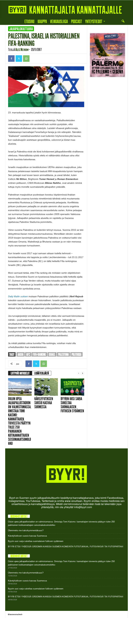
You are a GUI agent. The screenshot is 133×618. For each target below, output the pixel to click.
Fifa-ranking (39, 354)
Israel (52, 354)
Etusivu (29, 21)
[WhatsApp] (26, 58)
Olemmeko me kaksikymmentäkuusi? (25, 530)
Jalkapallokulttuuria (21, 29)
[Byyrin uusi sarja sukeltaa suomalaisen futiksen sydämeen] (72, 387)
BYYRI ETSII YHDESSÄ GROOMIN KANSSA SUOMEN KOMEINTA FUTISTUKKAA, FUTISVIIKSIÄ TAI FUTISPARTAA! (65, 546)
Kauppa (42, 21)
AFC (28, 354)
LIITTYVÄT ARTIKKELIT (20, 373)
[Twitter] (19, 58)
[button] (123, 21)
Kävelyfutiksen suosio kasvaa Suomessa (43, 402)
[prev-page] (78, 373)
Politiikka (76, 354)
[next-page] (82, 373)
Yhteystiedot (93, 21)
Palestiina (63, 354)
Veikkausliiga (59, 21)
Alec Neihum (22, 49)
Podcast (76, 21)
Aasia (21, 354)
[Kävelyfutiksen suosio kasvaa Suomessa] (46, 387)
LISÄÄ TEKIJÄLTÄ (41, 373)
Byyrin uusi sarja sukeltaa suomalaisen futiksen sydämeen (72, 404)
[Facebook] (11, 58)
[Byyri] (66, 9)
